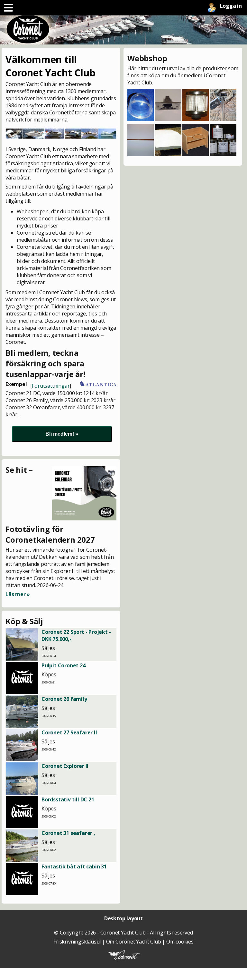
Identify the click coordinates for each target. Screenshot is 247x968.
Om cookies (180, 941)
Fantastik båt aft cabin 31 (74, 866)
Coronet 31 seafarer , (68, 833)
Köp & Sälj (24, 621)
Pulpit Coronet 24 (63, 665)
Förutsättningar (50, 385)
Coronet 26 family (64, 698)
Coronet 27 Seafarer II (69, 732)
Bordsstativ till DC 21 (67, 799)
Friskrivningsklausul (77, 941)
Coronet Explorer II (64, 766)
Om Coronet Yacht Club (133, 941)
